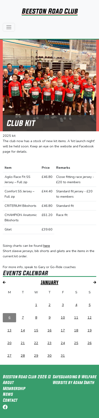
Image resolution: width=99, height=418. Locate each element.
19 (89, 330)
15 (36, 330)
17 (63, 330)
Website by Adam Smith (73, 382)
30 (49, 355)
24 (63, 343)
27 (9, 355)
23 (49, 343)
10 (63, 317)
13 (9, 330)
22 (36, 343)
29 (36, 355)
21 (23, 343)
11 (76, 317)
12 (89, 317)
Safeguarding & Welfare (74, 376)
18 (76, 330)
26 (89, 343)
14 (23, 330)
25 (76, 343)
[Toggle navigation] (9, 27)
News (8, 394)
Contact (10, 400)
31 (63, 355)
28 (23, 355)
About (8, 382)
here (46, 245)
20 (9, 343)
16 (49, 330)
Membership (14, 388)
